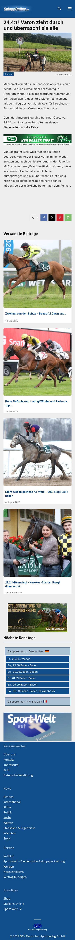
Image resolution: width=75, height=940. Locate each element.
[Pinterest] (60, 217)
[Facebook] (43, 217)
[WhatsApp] (68, 217)
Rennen (9, 74)
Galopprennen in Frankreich (25, 701)
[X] (51, 217)
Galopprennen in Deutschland (26, 651)
